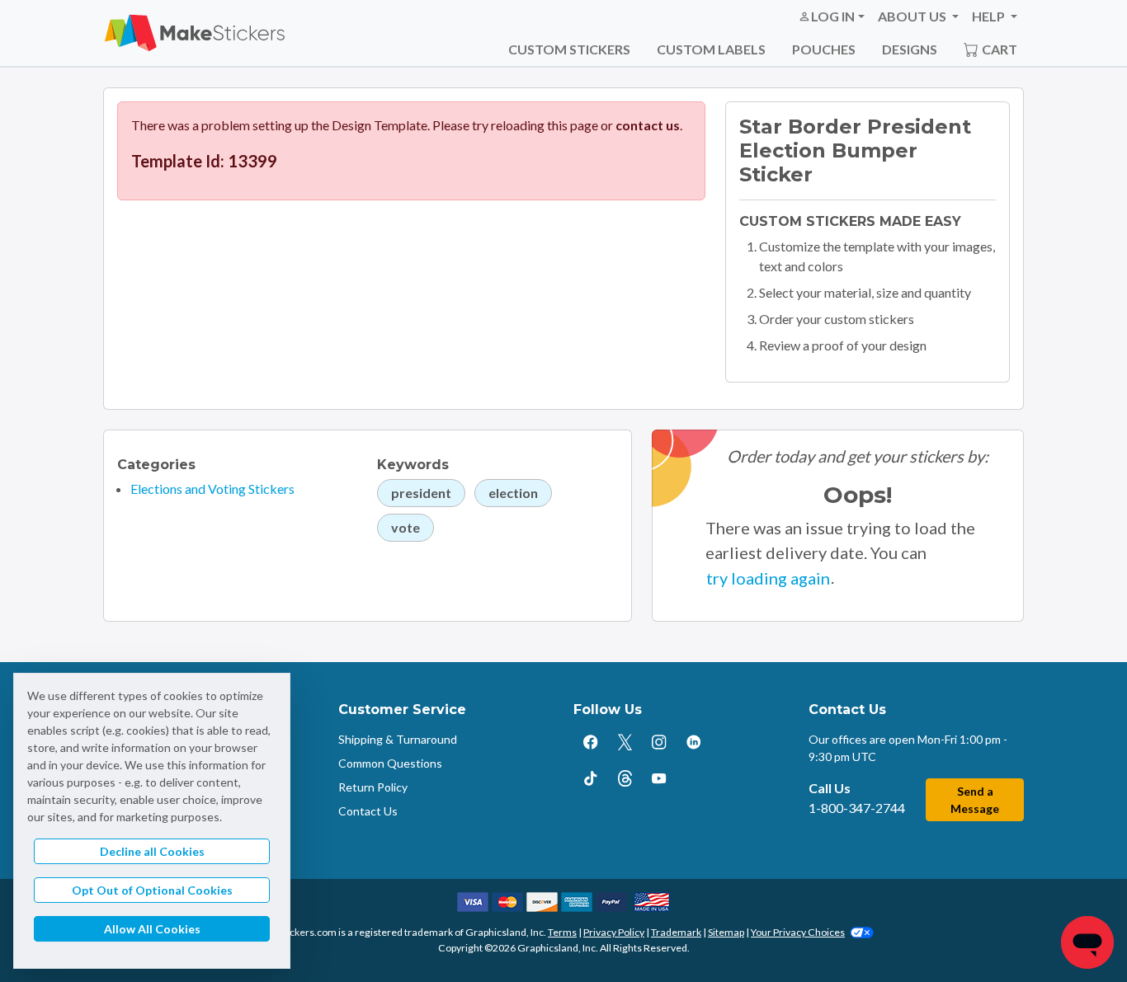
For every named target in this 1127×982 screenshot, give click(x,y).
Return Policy (373, 787)
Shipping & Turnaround (397, 739)
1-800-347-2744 (857, 807)
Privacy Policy (613, 932)
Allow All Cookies (152, 929)
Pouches (824, 49)
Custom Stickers (569, 49)
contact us (647, 125)
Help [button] (989, 16)
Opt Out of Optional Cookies (152, 890)
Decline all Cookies (152, 851)
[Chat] (1087, 942)
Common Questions (390, 763)
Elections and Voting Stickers (212, 488)
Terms (562, 932)
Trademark (676, 932)
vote (405, 527)
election (513, 492)
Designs (909, 49)
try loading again (768, 578)
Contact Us (368, 811)
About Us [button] (913, 16)
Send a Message (974, 799)
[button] (831, 16)
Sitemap (726, 932)
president (421, 492)
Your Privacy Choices (798, 932)
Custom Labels (711, 49)
